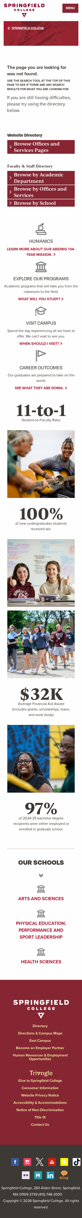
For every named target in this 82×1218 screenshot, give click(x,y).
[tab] (41, 147)
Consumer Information (40, 1088)
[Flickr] (26, 1174)
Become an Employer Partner (40, 1048)
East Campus (40, 1040)
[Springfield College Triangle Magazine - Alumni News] (40, 1069)
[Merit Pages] (38, 1174)
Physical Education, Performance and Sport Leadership (41, 930)
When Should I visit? (39, 343)
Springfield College (28, 28)
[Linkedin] (50, 1174)
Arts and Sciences (41, 898)
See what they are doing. (40, 388)
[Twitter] (40, 1161)
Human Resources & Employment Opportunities (40, 1057)
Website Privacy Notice (40, 1095)
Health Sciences (41, 961)
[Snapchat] (64, 1161)
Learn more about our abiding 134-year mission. (41, 251)
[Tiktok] (76, 1161)
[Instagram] (27, 1161)
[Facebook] (15, 1161)
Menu (70, 8)
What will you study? (39, 299)
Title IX (40, 1117)
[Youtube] (52, 1161)
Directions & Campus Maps (40, 1033)
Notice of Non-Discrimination (40, 1110)
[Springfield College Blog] (64, 1174)
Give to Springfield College (40, 1080)
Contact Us (40, 1124)
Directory (40, 1026)
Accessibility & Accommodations (40, 1102)
